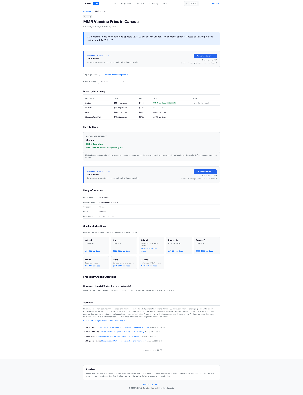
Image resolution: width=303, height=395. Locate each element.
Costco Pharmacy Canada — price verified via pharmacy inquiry (124, 327)
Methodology (148, 384)
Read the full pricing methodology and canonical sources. (105, 321)
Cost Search (88, 11)
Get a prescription (203, 56)
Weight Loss (125, 3)
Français (216, 3)
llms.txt (157, 384)
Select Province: (89, 82)
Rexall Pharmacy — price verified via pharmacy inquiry (119, 336)
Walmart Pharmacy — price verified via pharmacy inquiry (122, 332)
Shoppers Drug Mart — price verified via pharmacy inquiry (123, 341)
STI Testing (153, 3)
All (115, 3)
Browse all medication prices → (116, 75)
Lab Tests (140, 3)
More (165, 3)
